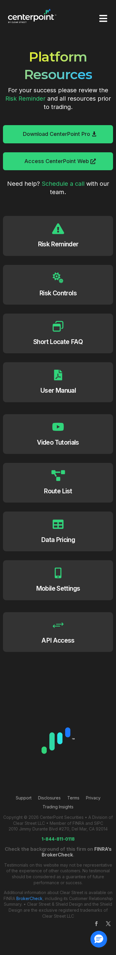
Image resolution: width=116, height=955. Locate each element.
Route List (58, 491)
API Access (58, 640)
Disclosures (49, 798)
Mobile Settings (58, 588)
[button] (98, 939)
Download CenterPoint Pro (56, 134)
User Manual (58, 390)
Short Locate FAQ (58, 342)
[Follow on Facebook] (96, 923)
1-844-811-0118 (58, 839)
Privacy (93, 798)
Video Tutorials (58, 442)
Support (24, 798)
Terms (73, 798)
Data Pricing (58, 539)
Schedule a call (63, 183)
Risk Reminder (25, 98)
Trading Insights (58, 807)
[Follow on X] (108, 923)
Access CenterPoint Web (56, 161)
